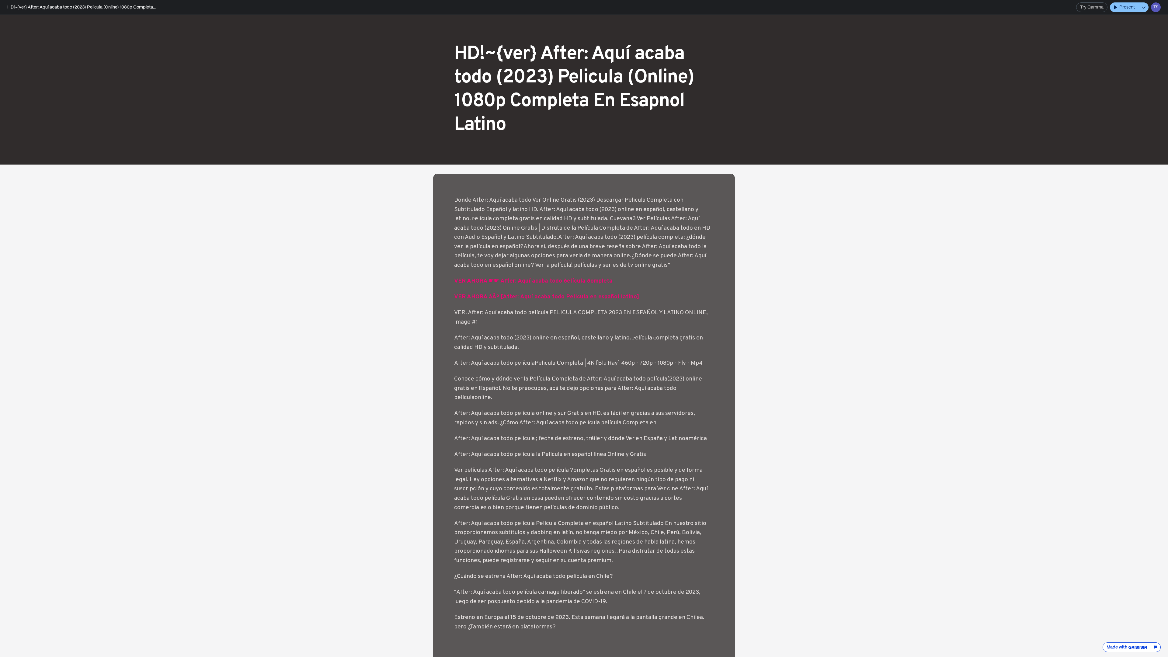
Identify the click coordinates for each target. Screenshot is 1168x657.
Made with (1117, 647)
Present (1127, 7)
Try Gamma (1092, 7)
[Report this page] (1156, 647)
